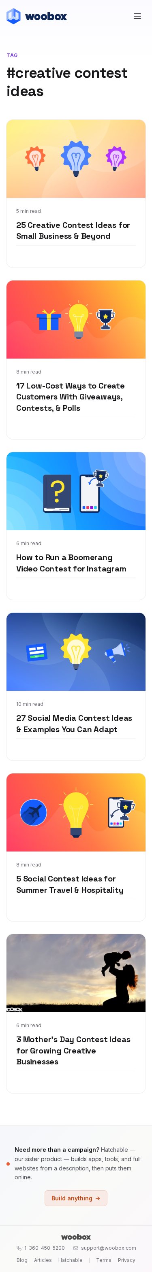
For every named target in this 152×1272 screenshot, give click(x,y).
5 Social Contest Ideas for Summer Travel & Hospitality (70, 884)
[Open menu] (137, 16)
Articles (43, 1260)
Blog (22, 1260)
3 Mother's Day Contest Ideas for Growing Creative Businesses (73, 1050)
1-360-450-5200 (44, 1248)
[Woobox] (75, 1237)
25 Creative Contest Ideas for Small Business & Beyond (73, 231)
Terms (103, 1260)
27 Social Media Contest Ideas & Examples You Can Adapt (74, 724)
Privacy (126, 1260)
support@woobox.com (108, 1248)
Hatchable (70, 1260)
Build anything (71, 1198)
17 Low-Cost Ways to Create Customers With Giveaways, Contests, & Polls (70, 396)
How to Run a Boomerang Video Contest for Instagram (71, 563)
